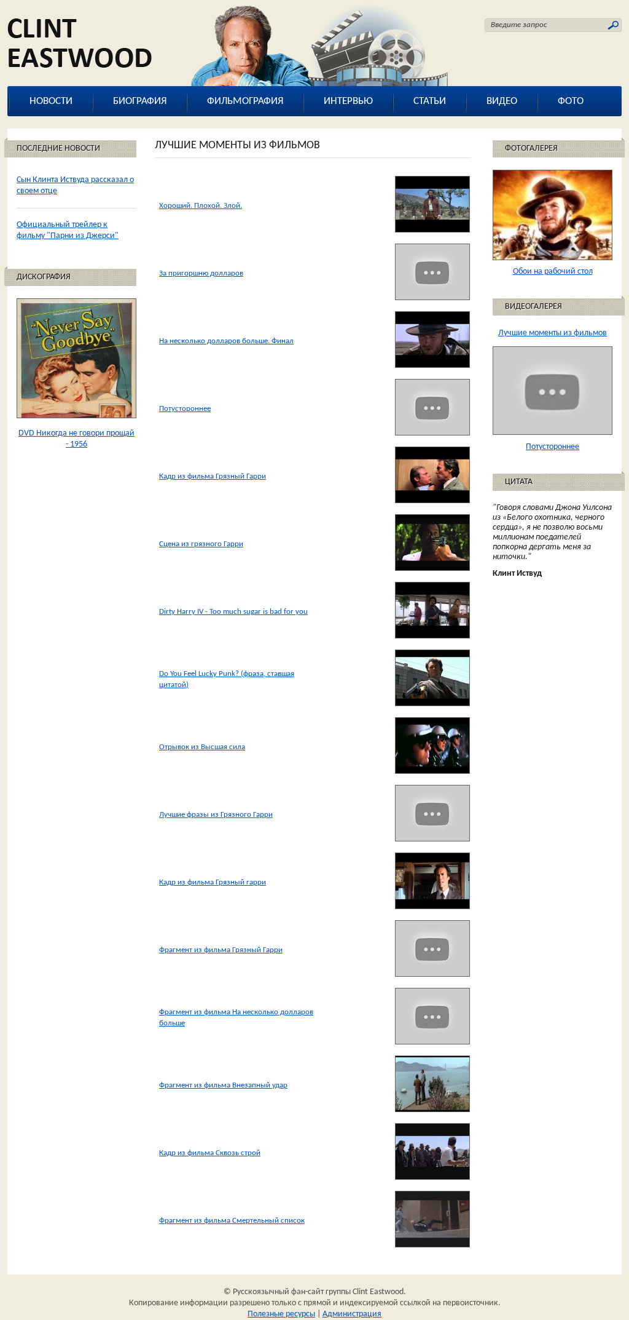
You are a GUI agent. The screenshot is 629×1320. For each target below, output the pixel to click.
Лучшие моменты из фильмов (552, 333)
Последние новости (58, 148)
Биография (139, 101)
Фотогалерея (531, 148)
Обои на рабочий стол (553, 271)
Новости (50, 101)
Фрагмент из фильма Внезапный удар (223, 1085)
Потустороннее (185, 409)
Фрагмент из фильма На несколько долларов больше (236, 1017)
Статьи (429, 101)
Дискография (44, 277)
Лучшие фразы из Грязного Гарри (216, 815)
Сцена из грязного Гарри (201, 544)
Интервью (348, 101)
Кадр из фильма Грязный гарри (212, 882)
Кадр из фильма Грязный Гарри (212, 476)
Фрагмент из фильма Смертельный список (232, 1221)
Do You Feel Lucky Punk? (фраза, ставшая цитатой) (226, 679)
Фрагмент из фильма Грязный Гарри (221, 950)
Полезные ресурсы (281, 1314)
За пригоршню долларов (201, 273)
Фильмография (245, 101)
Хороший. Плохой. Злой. (200, 206)
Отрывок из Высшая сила (202, 747)
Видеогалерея (533, 306)
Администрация (351, 1314)
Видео (501, 101)
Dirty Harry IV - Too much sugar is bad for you (233, 612)
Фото (571, 101)
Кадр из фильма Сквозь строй (209, 1153)
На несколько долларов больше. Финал (226, 341)
